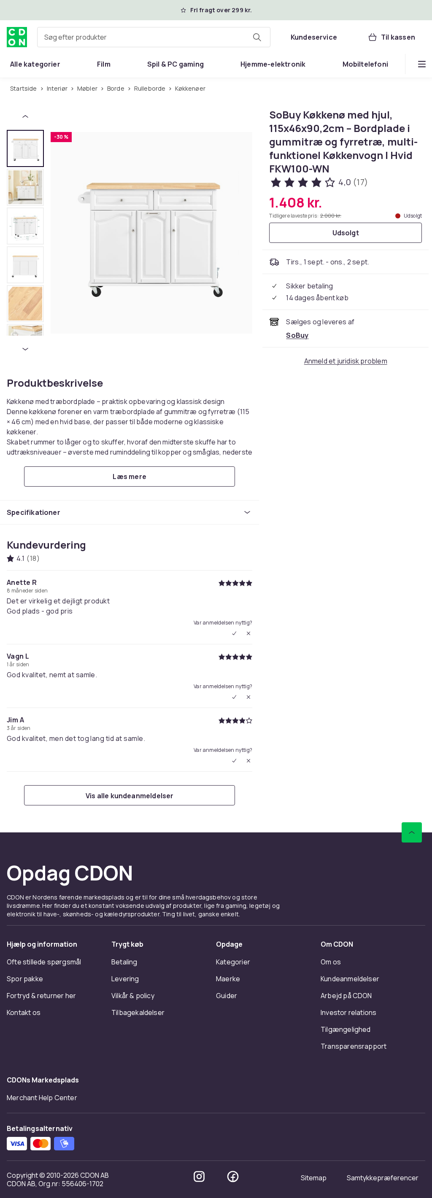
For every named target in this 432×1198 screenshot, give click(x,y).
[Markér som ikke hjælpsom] (248, 633)
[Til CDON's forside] (17, 37)
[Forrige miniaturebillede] (25, 116)
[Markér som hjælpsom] (234, 633)
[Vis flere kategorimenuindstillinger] (422, 64)
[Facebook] (232, 1176)
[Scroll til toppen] (412, 832)
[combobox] (153, 37)
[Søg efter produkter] (257, 37)
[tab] (25, 148)
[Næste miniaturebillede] (25, 349)
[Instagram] (199, 1176)
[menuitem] (35, 64)
